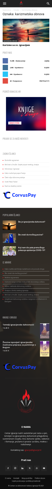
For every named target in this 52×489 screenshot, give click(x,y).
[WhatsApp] (36, 468)
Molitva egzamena (12, 278)
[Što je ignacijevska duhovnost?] (9, 225)
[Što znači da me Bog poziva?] (9, 238)
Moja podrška (27, 478)
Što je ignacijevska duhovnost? (31, 222)
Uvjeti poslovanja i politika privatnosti (26, 481)
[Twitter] (29, 468)
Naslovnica (7, 10)
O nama (8, 478)
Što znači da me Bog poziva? (30, 235)
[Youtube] (44, 468)
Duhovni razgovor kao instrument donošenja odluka (25, 282)
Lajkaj (46, 61)
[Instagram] (15, 468)
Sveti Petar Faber (11, 182)
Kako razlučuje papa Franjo (15, 173)
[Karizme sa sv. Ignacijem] (26, 30)
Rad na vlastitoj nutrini (13, 186)
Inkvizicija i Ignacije (12, 169)
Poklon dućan (40, 478)
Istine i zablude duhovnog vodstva (18, 286)
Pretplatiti (44, 81)
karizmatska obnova (10, 41)
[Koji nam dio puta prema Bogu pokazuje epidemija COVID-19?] (9, 251)
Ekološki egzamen (12, 160)
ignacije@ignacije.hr (33, 450)
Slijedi (46, 68)
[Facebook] (8, 468)
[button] (4, 3)
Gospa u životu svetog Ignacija (16, 290)
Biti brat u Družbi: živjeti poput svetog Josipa (22, 165)
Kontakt (16, 478)
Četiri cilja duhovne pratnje (15, 177)
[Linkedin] (22, 468)
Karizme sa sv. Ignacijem (16, 45)
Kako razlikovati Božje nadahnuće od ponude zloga (24, 269)
